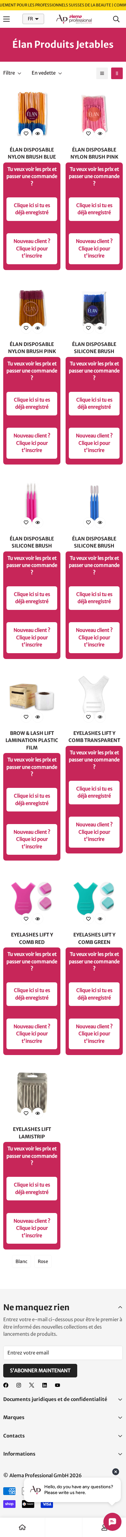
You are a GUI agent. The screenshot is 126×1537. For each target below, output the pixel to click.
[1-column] (102, 73)
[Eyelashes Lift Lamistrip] (31, 1093)
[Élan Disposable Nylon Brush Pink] (94, 113)
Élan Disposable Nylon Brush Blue (32, 153)
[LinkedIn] (44, 1385)
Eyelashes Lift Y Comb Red (32, 938)
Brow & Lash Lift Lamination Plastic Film (31, 740)
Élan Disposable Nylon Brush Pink (94, 153)
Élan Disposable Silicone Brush (94, 348)
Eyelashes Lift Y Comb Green (94, 938)
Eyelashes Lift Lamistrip (32, 1133)
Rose (43, 1261)
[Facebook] (5, 1385)
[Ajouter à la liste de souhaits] (26, 133)
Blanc (21, 1261)
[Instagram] (18, 1385)
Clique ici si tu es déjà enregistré (32, 209)
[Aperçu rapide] (37, 133)
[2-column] (117, 73)
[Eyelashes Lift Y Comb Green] (94, 898)
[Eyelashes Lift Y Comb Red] (31, 898)
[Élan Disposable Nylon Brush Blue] (31, 113)
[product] (22, 1527)
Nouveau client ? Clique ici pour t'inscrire (32, 248)
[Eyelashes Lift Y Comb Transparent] (94, 697)
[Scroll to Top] (114, 1502)
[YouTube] (57, 1385)
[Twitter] (31, 1385)
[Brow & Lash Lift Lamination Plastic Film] (31, 697)
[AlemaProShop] (74, 19)
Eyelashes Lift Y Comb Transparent (94, 737)
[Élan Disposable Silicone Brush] (94, 308)
